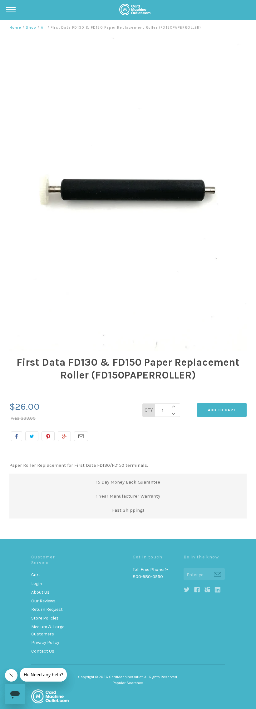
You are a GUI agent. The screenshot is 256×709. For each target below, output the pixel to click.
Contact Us (42, 651)
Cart (35, 574)
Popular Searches (128, 683)
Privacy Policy (45, 642)
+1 (64, 436)
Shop (31, 27)
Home (15, 27)
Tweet (31, 436)
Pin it (48, 436)
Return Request (47, 609)
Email (81, 436)
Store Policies (45, 618)
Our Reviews (43, 601)
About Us (40, 592)
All (43, 27)
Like (16, 436)
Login (36, 583)
